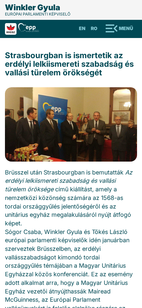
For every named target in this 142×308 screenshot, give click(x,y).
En (82, 28)
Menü (126, 28)
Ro (94, 28)
